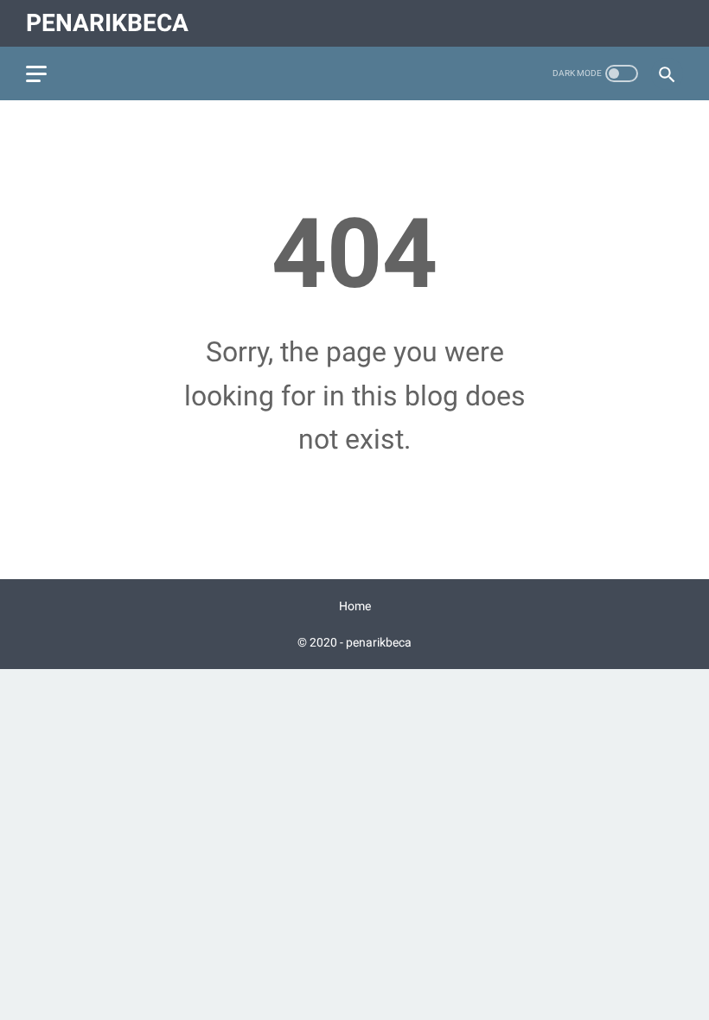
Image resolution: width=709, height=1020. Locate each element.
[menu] (36, 74)
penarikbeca (107, 23)
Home (355, 606)
